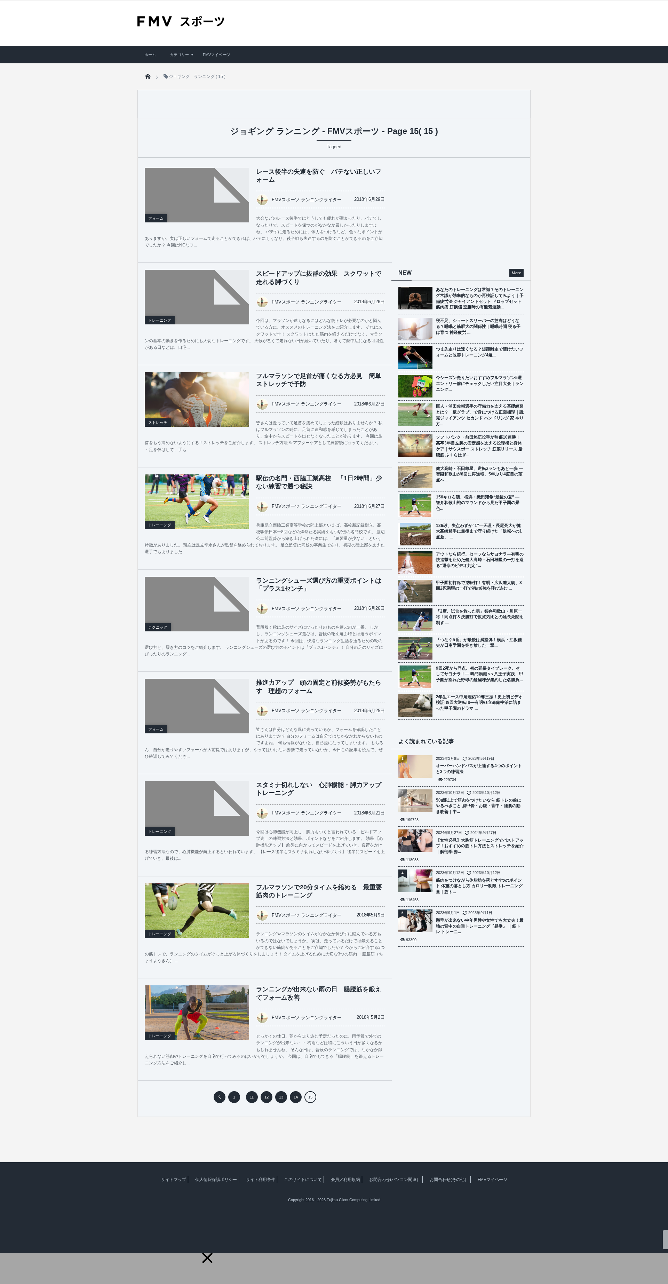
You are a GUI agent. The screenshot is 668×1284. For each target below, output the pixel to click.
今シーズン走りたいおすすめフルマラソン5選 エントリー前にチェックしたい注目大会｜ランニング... (480, 383)
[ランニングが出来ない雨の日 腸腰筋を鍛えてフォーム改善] (197, 1018)
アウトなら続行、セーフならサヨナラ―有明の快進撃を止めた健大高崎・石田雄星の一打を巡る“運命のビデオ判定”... (480, 560)
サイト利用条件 (260, 1179)
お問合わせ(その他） (449, 1179)
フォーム (156, 218)
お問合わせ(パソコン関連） (395, 1179)
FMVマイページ (216, 55)
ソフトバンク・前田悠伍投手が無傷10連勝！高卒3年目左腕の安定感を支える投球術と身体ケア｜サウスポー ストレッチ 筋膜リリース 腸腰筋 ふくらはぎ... (479, 446)
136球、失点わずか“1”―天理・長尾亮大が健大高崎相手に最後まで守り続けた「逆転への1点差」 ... (479, 531)
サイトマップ (173, 1179)
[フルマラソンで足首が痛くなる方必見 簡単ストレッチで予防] (197, 407)
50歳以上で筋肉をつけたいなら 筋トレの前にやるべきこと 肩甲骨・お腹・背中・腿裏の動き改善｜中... (478, 806)
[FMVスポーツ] (180, 24)
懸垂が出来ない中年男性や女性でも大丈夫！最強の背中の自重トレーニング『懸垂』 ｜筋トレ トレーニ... (480, 926)
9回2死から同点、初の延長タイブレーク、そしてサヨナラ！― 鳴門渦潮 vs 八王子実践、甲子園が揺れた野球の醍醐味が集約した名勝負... (479, 674)
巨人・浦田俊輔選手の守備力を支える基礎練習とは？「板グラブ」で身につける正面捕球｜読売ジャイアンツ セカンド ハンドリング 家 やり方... (480, 415)
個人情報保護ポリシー (216, 1179)
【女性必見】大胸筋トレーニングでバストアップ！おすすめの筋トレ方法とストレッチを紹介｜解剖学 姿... (480, 846)
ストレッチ (157, 422)
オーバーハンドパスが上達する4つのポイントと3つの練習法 (479, 768)
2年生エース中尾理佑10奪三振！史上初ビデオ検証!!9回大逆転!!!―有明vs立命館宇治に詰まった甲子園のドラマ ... (479, 702)
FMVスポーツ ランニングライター (307, 199)
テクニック (157, 627)
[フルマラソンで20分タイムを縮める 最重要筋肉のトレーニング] (197, 918)
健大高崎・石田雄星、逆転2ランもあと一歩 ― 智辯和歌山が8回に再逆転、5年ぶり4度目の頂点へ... (479, 474)
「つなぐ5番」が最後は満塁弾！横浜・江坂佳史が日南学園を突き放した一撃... (479, 642)
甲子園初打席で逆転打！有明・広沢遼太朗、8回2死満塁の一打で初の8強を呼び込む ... (479, 585)
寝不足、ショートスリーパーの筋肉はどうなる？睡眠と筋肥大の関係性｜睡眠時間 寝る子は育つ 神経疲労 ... (478, 326)
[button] (207, 1258)
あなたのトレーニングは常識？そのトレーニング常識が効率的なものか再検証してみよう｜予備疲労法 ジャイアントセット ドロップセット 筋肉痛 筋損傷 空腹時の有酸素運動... (480, 298)
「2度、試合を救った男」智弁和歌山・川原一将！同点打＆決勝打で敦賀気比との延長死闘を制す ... (480, 617)
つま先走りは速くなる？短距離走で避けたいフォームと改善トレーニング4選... (480, 352)
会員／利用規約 (345, 1179)
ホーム (150, 55)
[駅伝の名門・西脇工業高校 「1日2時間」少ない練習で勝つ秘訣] (197, 503)
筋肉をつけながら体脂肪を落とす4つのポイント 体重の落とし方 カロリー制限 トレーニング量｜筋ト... (479, 886)
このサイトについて (303, 1179)
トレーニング (159, 320)
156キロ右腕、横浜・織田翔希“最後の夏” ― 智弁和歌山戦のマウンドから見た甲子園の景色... (477, 503)
